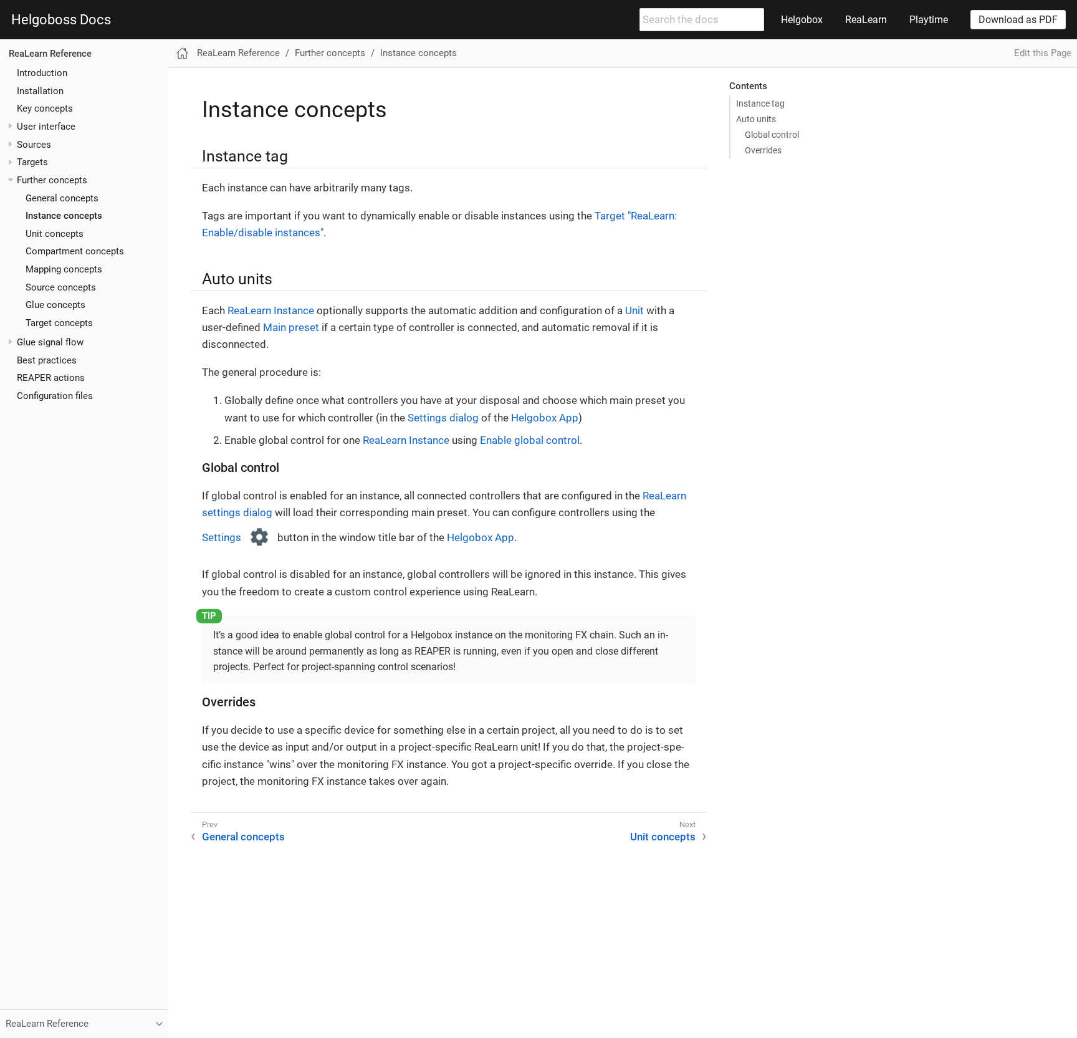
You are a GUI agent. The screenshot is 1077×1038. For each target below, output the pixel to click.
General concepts (62, 197)
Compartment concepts (75, 251)
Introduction (42, 72)
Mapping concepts (64, 269)
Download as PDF (1018, 20)
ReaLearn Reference (50, 53)
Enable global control (530, 440)
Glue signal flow (50, 342)
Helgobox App (544, 417)
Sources (34, 144)
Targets (32, 162)
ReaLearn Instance (270, 310)
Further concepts (52, 179)
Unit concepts (55, 233)
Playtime (928, 20)
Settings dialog (443, 417)
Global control (772, 135)
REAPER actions (51, 377)
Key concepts (45, 108)
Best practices (47, 359)
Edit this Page (1042, 53)
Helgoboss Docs (61, 20)
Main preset (291, 327)
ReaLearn (866, 20)
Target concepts (59, 323)
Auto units (756, 119)
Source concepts (61, 286)
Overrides (763, 150)
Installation (40, 90)
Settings (223, 537)
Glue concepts (55, 304)
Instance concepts (64, 215)
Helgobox (802, 20)
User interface (46, 126)
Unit (634, 310)
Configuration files (55, 395)
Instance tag (760, 103)
